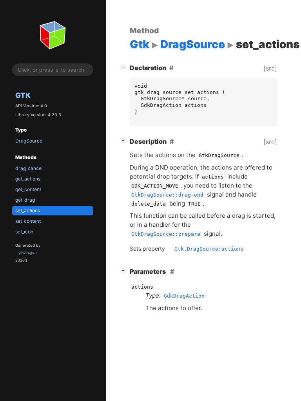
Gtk (23, 95)
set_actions (27, 210)
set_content (28, 221)
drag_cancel (29, 168)
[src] (270, 68)
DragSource (28, 141)
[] (124, 67)
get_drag (25, 200)
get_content (28, 189)
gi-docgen (27, 252)
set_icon (24, 232)
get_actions (27, 179)
